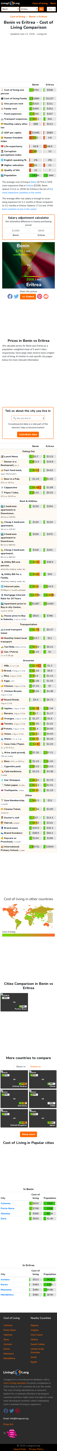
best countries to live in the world (19, 209)
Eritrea (43, 16)
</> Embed (28, 296)
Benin (32, 16)
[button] (10, 296)
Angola (35, 1330)
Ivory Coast (37, 1334)
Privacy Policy (36, 1449)
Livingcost (42, 34)
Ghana (34, 1339)
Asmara (5, 1279)
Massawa (6, 1289)
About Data (19, 1449)
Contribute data (28, 434)
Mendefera (7, 1294)
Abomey (5, 1213)
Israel (34, 1357)
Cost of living (40, 3)
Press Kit (8, 1424)
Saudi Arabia (38, 1344)
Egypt (34, 1362)
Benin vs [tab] (21, 1066)
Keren (4, 1284)
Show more (28, 1134)
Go (41, 9)
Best (53, 3)
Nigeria (34, 1325)
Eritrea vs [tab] (36, 1066)
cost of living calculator (15, 1383)
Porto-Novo (7, 1208)
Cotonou (5, 1203)
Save (3, 1218)
